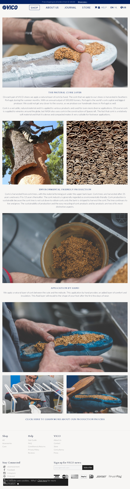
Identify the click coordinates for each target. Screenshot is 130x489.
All (3, 440)
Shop (34, 7)
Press (56, 453)
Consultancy (59, 449)
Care (4, 446)
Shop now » (82, 2)
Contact (57, 443)
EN (112, 7)
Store (86, 7)
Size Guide (32, 440)
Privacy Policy (33, 449)
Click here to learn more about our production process (65, 419)
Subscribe (88, 467)
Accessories (7, 443)
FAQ (30, 443)
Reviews (31, 453)
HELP (104, 7)
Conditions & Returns (36, 446)
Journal (70, 7)
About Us (52, 7)
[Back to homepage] (12, 7)
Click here (42, 480)
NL (116, 7)
